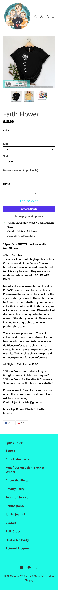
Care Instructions (17, 459)
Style (6, 156)
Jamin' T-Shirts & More (27, 575)
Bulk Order (13, 531)
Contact (11, 523)
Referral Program (18, 548)
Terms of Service (17, 497)
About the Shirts (17, 480)
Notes (6, 183)
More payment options (29, 216)
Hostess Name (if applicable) (20, 170)
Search (10, 450)
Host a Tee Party (17, 540)
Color (6, 130)
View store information (21, 236)
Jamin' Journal (15, 514)
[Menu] (53, 16)
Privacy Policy (15, 489)
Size (5, 143)
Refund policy (15, 506)
